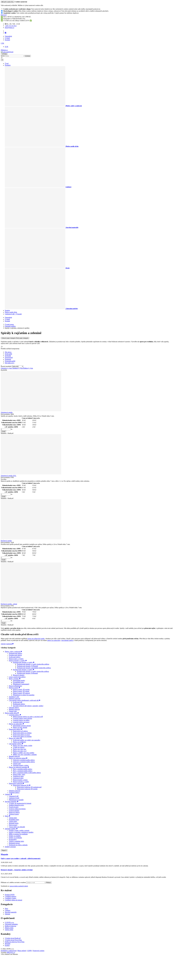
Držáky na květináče (15, 838)
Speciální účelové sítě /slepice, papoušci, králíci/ (28, 706)
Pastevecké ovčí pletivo (20, 731)
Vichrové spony (14, 814)
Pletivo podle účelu (11, 312)
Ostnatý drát (13, 711)
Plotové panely (14, 688)
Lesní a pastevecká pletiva (17, 677)
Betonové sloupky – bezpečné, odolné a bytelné (17, 870)
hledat (3, 56)
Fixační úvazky (14, 807)
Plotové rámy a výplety (16, 659)
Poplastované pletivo (15, 653)
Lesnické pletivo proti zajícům (22, 718)
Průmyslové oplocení (16, 783)
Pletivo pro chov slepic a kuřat (22, 745)
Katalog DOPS (9, 894)
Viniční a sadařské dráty (16, 841)
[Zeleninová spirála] (31, 410)
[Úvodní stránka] (7, 52)
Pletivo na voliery (14, 738)
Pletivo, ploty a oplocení (13, 651)
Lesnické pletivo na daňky (21, 720)
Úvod (6, 63)
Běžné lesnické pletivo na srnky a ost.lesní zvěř (28, 716)
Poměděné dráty (14, 819)
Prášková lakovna (10, 926)
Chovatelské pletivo (15, 744)
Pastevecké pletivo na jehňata (22, 733)
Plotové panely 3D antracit (21, 693)
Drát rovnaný (13, 825)
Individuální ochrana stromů (22, 725)
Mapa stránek (22, 950)
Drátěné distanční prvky (16, 805)
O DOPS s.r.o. (9, 922)
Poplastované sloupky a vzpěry (23, 662)
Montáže (7, 943)
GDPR (29, 950)
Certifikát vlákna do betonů (13, 900)
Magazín (4, 850)
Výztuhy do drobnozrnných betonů (20, 803)
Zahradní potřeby (10, 828)
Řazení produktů (6, 366)
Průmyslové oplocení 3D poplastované (29, 787)
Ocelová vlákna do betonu (17, 809)
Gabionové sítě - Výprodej (13, 314)
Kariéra (7, 945)
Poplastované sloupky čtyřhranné (27, 666)
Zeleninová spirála (6, 412)
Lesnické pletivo (14, 715)
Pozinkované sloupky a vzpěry (23, 669)
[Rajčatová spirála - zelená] (31, 602)
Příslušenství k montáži (16, 800)
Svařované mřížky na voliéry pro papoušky (26, 740)
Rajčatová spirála (6, 541)
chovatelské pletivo (67, 640)
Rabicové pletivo (14, 812)
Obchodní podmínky (11, 924)
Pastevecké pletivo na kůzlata (22, 736)
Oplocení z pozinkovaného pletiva (24, 760)
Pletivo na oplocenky (16, 724)
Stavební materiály (11, 801)
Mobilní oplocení (14, 709)
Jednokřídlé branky (19, 680)
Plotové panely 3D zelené (21, 691)
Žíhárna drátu (9, 928)
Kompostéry (13, 839)
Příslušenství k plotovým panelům (23, 695)
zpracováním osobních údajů (19, 886)
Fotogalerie (8, 36)
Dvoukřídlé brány (18, 682)
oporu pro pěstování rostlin (36, 638)
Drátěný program (10, 847)
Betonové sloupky (18, 675)
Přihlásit (48, 882)
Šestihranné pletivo (19, 704)
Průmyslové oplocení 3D (21, 785)
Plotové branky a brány (20, 780)
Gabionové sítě (13, 796)
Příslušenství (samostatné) (21, 684)
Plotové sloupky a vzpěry (17, 660)
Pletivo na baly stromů (20, 727)
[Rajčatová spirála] (31, 539)
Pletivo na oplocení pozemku (18, 767)
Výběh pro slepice (18, 747)
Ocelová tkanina (14, 810)
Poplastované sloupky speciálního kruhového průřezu (34, 668)
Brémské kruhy (14, 823)
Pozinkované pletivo (15, 655)
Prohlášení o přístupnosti (8, 950)
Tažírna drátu (9, 929)
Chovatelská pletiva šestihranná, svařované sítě (24, 700)
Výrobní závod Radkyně (13, 938)
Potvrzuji (4, 15)
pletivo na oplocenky (53, 640)
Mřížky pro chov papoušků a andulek (25, 754)
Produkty (8, 65)
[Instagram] (5, 33)
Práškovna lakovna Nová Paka (14, 942)
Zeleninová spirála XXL (8, 475)
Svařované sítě (17, 702)
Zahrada (7, 914)
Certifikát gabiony (10, 896)
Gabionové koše (14, 798)
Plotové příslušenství (15, 686)
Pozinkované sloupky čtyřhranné (27, 673)
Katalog (7, 310)
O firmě (7, 38)
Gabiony (8, 794)
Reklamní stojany (14, 843)
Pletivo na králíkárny (19, 742)
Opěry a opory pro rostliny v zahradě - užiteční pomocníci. (21, 858)
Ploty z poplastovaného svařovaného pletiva (27, 772)
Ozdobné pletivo (14, 792)
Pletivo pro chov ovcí (19, 751)
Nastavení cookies (38, 950)
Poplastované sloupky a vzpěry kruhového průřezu (33, 664)
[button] (2, 43)
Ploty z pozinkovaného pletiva (22, 769)
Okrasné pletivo (14, 707)
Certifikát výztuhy (10, 898)
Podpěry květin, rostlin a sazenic (19, 830)
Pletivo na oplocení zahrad (17, 758)
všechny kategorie (6, 644)
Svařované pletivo (14, 657)
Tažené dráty (13, 818)
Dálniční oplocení (14, 698)
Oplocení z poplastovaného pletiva (24, 762)
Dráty (7, 816)
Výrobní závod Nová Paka (13, 940)
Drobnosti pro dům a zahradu (18, 845)
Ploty (6, 908)
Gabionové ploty (18, 778)
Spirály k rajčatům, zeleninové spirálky (21, 832)
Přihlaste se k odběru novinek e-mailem (13, 882)
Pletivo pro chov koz (19, 749)
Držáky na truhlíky (15, 836)
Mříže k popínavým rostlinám (18, 834)
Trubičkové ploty (18, 776)
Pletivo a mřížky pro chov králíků (23, 753)
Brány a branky (14, 679)
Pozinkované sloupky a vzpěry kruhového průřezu (33, 671)
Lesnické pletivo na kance (21, 722)
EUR (6, 46)
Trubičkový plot (14, 697)
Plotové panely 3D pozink (21, 689)
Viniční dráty (13, 821)
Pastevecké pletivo (15, 729)
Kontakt (7, 40)
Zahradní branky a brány (21, 765)
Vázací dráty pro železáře (17, 827)
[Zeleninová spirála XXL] (31, 474)
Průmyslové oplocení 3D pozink (27, 789)
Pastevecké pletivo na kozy (21, 735)
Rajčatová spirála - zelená (9, 604)
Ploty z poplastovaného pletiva (22, 771)
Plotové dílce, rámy (19, 774)
